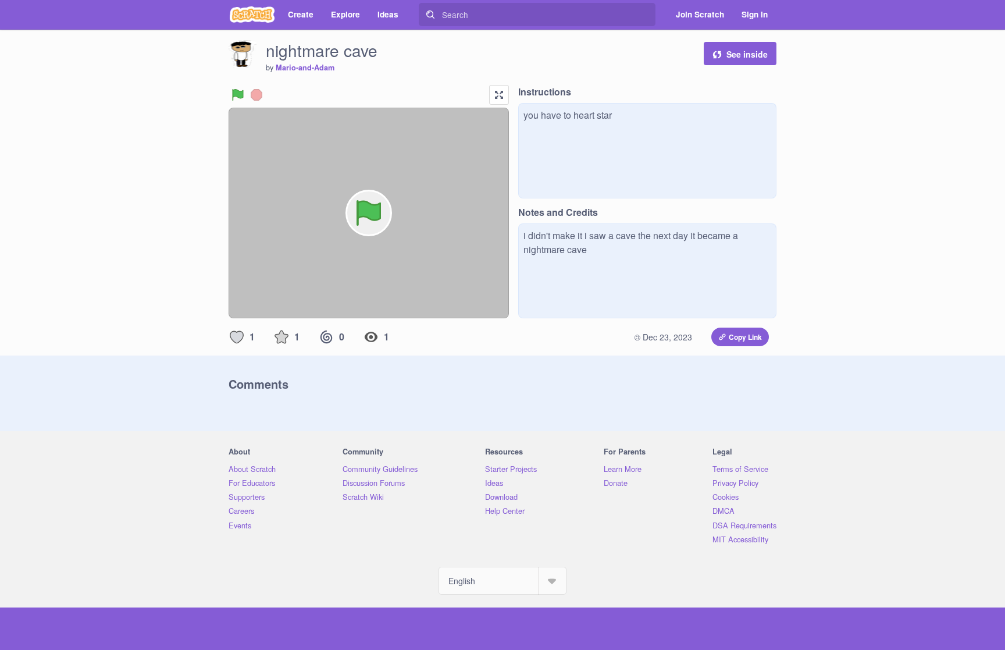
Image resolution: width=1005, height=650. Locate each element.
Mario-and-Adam (305, 67)
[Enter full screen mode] (499, 95)
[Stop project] (256, 95)
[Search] (430, 14)
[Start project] (238, 95)
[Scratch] (252, 14)
